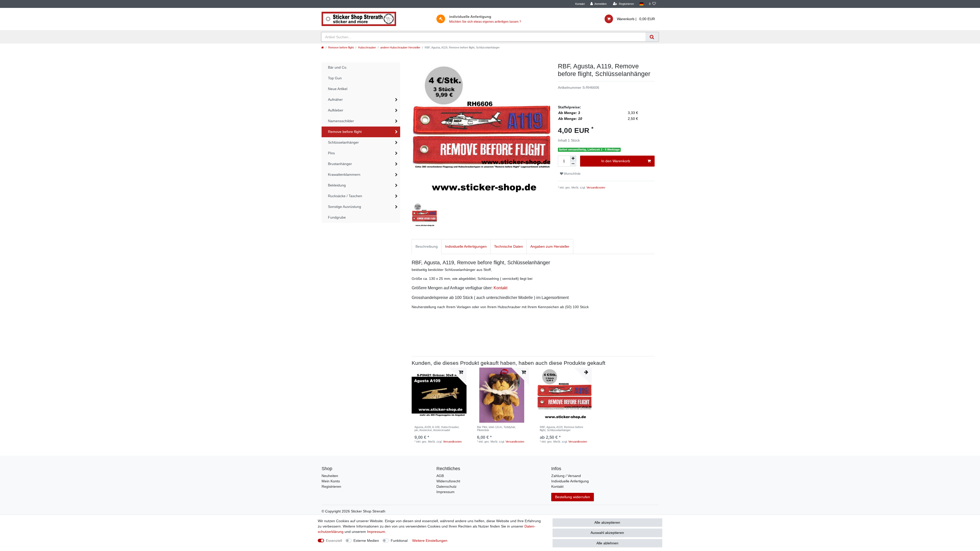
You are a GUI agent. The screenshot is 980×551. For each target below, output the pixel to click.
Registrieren (331, 486)
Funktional (399, 541)
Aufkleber (335, 110)
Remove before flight (341, 47)
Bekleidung (337, 185)
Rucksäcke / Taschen (345, 196)
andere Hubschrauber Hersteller (400, 47)
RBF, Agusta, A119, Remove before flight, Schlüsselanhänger (561, 428)
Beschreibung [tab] (426, 246)
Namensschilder (341, 121)
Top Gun (335, 78)
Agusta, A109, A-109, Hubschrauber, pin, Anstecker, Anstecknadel (436, 428)
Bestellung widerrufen (572, 497)
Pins (331, 153)
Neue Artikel (337, 89)
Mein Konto (331, 481)
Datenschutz (446, 486)
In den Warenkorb (615, 161)
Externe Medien (366, 541)
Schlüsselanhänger (343, 142)
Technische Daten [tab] (508, 246)
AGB (440, 476)
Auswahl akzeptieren (607, 533)
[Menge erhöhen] (573, 158)
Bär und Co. (337, 67)
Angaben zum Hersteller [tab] (549, 246)
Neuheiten (330, 476)
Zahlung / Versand (566, 476)
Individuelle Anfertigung (570, 481)
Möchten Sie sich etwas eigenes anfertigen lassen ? (485, 21)
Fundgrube (337, 217)
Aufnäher (335, 99)
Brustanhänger (340, 164)
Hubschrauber (367, 47)
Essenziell (334, 541)
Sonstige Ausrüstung (344, 207)
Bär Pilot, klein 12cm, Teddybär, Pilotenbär (496, 428)
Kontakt (580, 3)
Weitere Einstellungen (429, 541)
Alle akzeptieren (607, 522)
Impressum (445, 492)
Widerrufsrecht (448, 481)
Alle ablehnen (607, 543)
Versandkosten (595, 187)
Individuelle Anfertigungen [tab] (466, 246)
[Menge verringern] (573, 164)
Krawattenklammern (344, 174)
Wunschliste (572, 174)
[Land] (641, 4)
